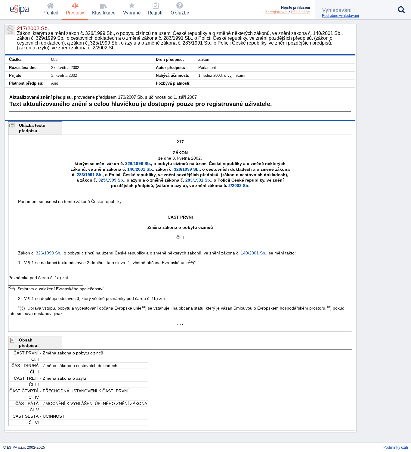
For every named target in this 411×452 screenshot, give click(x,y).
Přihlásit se (300, 12)
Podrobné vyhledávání (340, 15)
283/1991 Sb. (90, 174)
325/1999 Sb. (111, 180)
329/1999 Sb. (187, 169)
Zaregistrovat (276, 12)
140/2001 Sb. (140, 169)
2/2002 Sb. (238, 185)
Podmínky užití (395, 447)
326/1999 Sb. (138, 163)
